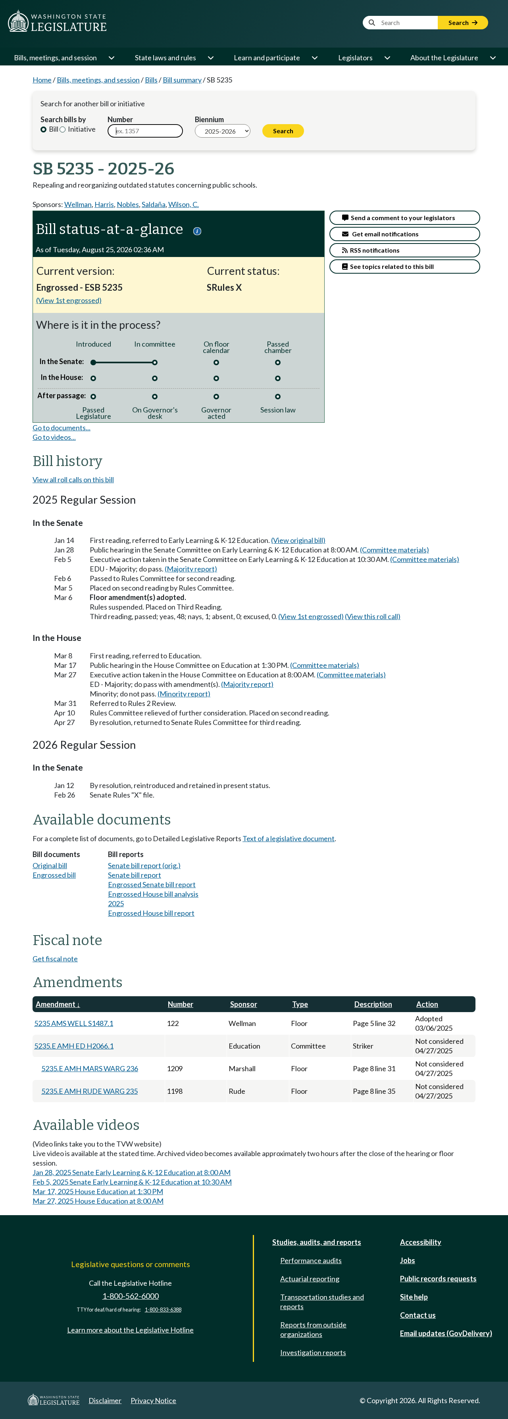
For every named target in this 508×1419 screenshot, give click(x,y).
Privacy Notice (153, 1400)
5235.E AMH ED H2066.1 (74, 1045)
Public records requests (438, 1278)
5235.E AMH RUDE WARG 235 (89, 1091)
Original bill (50, 865)
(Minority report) (184, 693)
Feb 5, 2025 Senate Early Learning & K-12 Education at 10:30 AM (132, 1181)
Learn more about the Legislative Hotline (130, 1329)
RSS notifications (374, 250)
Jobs (407, 1260)
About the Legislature (444, 57)
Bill (53, 129)
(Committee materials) (394, 549)
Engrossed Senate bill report (152, 884)
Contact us (418, 1315)
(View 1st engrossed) (69, 300)
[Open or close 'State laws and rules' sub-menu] (210, 57)
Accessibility (420, 1242)
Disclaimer (105, 1400)
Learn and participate (267, 57)
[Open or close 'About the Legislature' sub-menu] (492, 57)
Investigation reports (313, 1352)
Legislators (355, 57)
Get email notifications (383, 234)
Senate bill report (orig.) (144, 865)
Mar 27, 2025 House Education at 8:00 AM (98, 1201)
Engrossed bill (54, 875)
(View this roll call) (372, 616)
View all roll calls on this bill (73, 479)
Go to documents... (61, 427)
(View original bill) (298, 540)
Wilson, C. (183, 204)
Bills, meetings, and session (55, 57)
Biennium (209, 119)
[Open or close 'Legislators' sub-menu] (386, 57)
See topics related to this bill (391, 266)
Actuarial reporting (309, 1278)
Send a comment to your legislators (401, 217)
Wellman (78, 204)
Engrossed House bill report (151, 913)
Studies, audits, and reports (316, 1242)
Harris (104, 204)
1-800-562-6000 (130, 1295)
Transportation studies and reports (322, 1301)
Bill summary (182, 79)
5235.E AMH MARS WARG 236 (89, 1068)
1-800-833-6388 (163, 1310)
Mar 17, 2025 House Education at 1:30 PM (98, 1191)
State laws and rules (165, 57)
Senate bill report (134, 875)
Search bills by (63, 119)
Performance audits (311, 1260)
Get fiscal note (55, 958)
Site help (414, 1296)
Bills (151, 79)
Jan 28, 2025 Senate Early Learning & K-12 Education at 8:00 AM (132, 1172)
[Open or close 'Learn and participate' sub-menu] (314, 57)
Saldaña (153, 204)
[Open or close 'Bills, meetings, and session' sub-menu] (111, 57)
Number (120, 119)
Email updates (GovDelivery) (446, 1333)
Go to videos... (54, 437)
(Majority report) (191, 568)
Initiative (81, 129)
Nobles (128, 204)
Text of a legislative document (288, 838)
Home (42, 79)
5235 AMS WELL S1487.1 (73, 1023)
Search (459, 22)
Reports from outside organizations (313, 1329)
